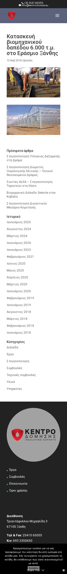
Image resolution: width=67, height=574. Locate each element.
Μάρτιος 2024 (17, 236)
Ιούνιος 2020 (16, 263)
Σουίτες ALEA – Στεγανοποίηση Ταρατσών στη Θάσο (29, 184)
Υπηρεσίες (14, 389)
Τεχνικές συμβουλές (21, 375)
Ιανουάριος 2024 (19, 243)
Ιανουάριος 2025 (19, 222)
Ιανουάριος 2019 (19, 305)
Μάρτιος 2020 (17, 284)
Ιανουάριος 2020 (19, 291)
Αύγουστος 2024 (19, 229)
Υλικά (11, 382)
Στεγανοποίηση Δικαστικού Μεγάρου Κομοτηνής (27, 205)
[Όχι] (62, 559)
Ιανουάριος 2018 (19, 332)
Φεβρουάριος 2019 (20, 298)
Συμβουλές (14, 368)
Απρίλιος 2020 (17, 277)
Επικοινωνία (18, 483)
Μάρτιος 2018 (17, 319)
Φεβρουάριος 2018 (20, 325)
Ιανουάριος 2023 (19, 250)
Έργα (10, 354)
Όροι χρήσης (18, 490)
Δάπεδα (27, 60)
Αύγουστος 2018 (19, 312)
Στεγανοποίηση (18, 361)
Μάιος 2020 (15, 270)
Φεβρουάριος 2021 (20, 256)
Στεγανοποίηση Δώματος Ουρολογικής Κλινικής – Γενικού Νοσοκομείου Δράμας (30, 171)
